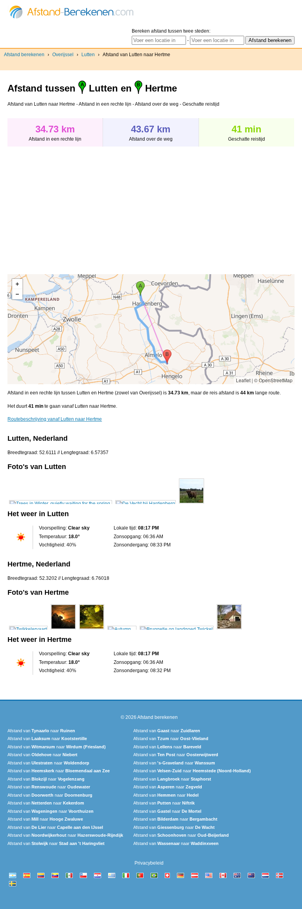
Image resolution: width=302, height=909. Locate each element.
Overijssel (63, 54)
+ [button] (17, 284)
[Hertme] (28, 629)
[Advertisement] (73, 206)
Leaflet (243, 380)
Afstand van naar (41, 730)
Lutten (88, 54)
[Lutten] (60, 503)
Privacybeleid (149, 863)
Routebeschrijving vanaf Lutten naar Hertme (54, 419)
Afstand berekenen (24, 54)
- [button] (17, 294)
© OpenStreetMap (273, 380)
